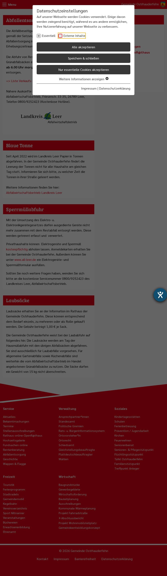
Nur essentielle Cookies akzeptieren (83, 69)
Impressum (89, 88)
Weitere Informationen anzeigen (82, 79)
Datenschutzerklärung (114, 88)
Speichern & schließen (83, 58)
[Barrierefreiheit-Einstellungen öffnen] (160, 295)
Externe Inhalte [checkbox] (74, 35)
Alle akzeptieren (83, 47)
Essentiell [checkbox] (48, 35)
